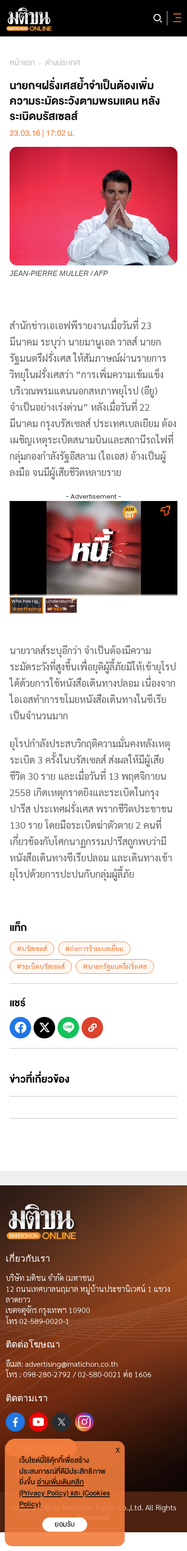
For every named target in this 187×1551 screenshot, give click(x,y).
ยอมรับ (65, 1524)
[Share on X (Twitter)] (44, 1027)
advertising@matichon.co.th (71, 1364)
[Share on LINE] (68, 1027)
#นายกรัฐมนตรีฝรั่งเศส (115, 966)
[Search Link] (157, 18)
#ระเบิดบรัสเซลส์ (41, 966)
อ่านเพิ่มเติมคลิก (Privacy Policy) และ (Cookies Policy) (64, 1493)
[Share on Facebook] (20, 1027)
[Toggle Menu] (175, 18)
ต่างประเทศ (62, 63)
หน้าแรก (22, 63)
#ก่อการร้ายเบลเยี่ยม (94, 948)
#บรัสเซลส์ (32, 948)
